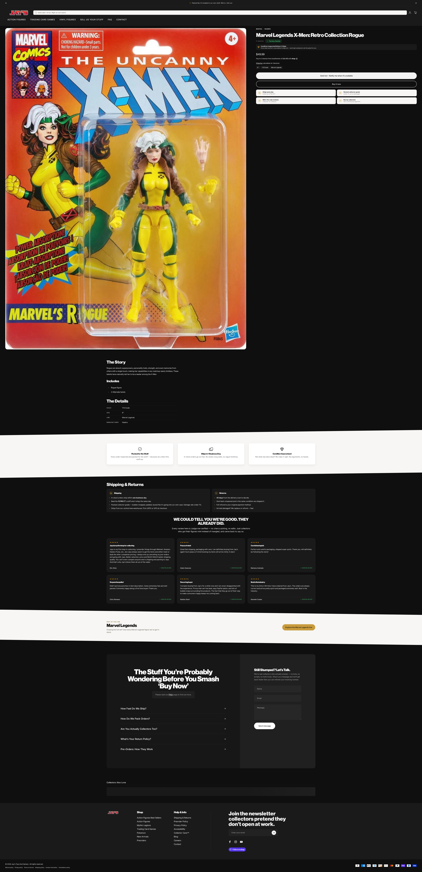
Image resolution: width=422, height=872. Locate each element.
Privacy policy (19, 867)
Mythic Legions (144, 825)
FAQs (171, 695)
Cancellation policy (64, 867)
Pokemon (141, 833)
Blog (176, 836)
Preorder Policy (181, 821)
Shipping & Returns (182, 818)
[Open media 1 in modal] (125, 188)
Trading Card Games (146, 829)
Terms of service (29, 867)
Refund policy (9, 867)
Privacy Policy (180, 825)
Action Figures (143, 821)
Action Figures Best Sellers (149, 818)
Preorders (141, 840)
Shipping (259, 63)
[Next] (415, 3)
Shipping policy (39, 867)
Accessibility (179, 829)
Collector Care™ (181, 833)
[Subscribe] (274, 833)
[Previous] (6, 3)
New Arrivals (142, 836)
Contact (177, 844)
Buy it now (336, 84)
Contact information (51, 867)
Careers (177, 840)
